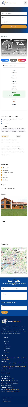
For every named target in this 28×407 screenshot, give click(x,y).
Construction (6, 170)
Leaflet (14, 272)
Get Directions (22, 249)
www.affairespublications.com (12, 391)
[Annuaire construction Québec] (8, 3)
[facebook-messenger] (22, 400)
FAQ (6, 350)
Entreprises (7, 343)
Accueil (7, 341)
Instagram (23, 60)
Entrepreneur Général (8, 172)
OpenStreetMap (19, 272)
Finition (4, 175)
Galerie (19, 136)
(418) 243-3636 (6, 121)
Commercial (6, 167)
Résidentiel (5, 179)
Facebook (6, 60)
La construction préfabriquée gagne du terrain (12, 363)
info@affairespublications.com (12, 389)
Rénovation (5, 177)
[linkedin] (20, 400)
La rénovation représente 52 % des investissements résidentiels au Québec (14, 367)
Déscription (5, 136)
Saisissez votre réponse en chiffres (8, 302)
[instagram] (24, 400)
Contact (7, 352)
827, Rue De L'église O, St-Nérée (10, 119)
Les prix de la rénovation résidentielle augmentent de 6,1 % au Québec (14, 358)
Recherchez (14, 26)
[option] (14, 206)
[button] (14, 22)
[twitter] (18, 400)
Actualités (7, 348)
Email (14, 60)
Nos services (8, 346)
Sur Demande (5, 123)
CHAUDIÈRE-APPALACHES (8, 188)
